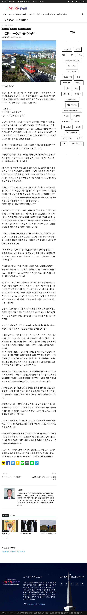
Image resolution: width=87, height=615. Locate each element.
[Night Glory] (10, 525)
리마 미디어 (72, 66)
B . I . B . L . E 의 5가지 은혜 (12, 477)
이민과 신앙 (34, 14)
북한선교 (79, 82)
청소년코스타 (67, 138)
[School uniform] (29, 525)
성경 (76, 88)
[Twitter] (80, 1)
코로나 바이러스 (76, 144)
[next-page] (6, 538)
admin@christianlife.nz (36, 604)
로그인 (35, 1)
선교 (67, 88)
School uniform (26, 533)
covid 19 (67, 49)
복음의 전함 (66, 82)
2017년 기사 (5, 28)
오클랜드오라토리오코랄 (72, 110)
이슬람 (66, 116)
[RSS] (76, 1)
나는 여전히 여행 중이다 (48, 533)
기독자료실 (21, 19)
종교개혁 (77, 116)
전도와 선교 (8, 19)
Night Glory (5, 533)
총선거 (79, 138)
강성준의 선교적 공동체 (25, 28)
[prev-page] (3, 538)
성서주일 (66, 94)
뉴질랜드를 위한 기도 (72, 60)
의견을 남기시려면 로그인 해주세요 (13, 551)
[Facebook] (68, 1)
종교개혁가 (65, 121)
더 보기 (13, 515)
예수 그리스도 (72, 105)
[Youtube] (83, 1)
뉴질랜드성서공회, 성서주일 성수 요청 (43, 478)
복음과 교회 (21, 14)
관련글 (5, 515)
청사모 (78, 127)
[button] (82, 14)
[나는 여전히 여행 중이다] (48, 525)
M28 (63, 55)
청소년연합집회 (72, 132)
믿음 (78, 77)
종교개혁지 (78, 121)
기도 (80, 55)
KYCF (78, 49)
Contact (41, 1)
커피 (63, 144)
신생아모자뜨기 (72, 99)
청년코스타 (67, 127)
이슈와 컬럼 (48, 14)
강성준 (7, 37)
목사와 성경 (68, 77)
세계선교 (78, 94)
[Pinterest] (72, 1)
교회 (72, 55)
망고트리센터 (72, 71)
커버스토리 (7, 14)
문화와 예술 (62, 14)
